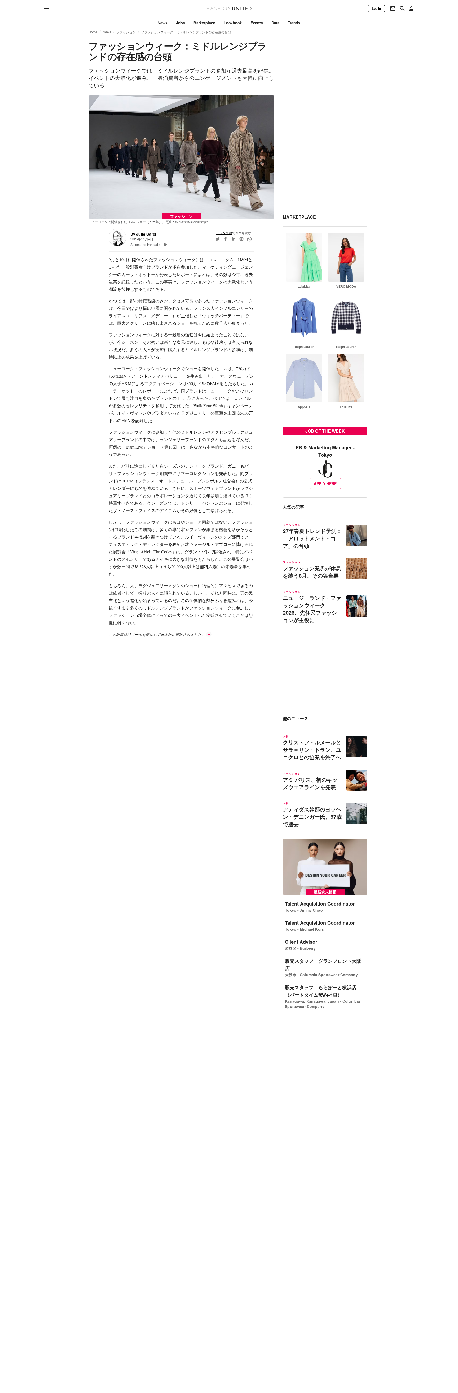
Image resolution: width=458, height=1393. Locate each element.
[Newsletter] (393, 8)
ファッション (126, 32)
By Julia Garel (143, 234)
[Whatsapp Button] (249, 239)
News (107, 32)
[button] (165, 244)
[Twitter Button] (218, 239)
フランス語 (224, 232)
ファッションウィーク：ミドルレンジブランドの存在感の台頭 (186, 32)
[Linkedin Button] (233, 239)
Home (93, 32)
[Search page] (402, 8)
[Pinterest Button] (241, 239)
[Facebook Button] (226, 239)
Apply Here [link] (325, 483)
